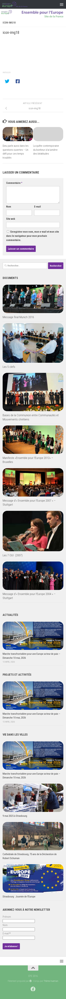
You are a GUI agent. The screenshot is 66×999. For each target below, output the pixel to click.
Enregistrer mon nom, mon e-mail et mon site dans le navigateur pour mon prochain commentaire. (32, 235)
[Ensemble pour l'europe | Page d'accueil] (19, 4)
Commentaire (14, 183)
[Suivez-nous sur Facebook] (33, 989)
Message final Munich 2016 (18, 317)
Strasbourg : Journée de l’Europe (19, 896)
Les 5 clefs (9, 366)
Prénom (7, 916)
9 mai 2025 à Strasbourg (15, 815)
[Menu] (61, 4)
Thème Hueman (51, 981)
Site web (10, 218)
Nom (8, 206)
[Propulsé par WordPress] (30, 981)
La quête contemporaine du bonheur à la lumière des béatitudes (46, 149)
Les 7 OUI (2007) (13, 555)
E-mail (37, 206)
